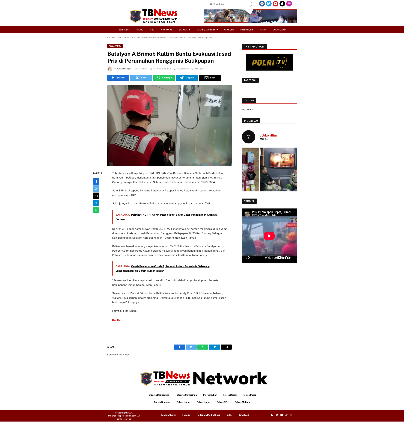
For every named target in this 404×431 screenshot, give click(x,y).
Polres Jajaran (205, 29)
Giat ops (229, 29)
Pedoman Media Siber (208, 415)
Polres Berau (230, 395)
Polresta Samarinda (186, 395)
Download (279, 29)
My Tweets (247, 109)
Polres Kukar (210, 395)
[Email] (96, 196)
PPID (151, 29)
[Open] (269, 175)
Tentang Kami (168, 415)
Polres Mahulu (242, 402)
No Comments (183, 69)
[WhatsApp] (96, 210)
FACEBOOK (250, 80)
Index (229, 415)
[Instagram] (289, 3)
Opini (263, 29)
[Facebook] (262, 3)
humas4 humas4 (124, 69)
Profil (139, 29)
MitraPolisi (247, 29)
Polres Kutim (183, 402)
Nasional (166, 29)
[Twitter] (269, 3)
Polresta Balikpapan (158, 395)
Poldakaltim (123, 37)
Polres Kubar (203, 402)
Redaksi (186, 415)
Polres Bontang (162, 402)
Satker (183, 29)
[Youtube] (275, 3)
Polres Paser (249, 395)
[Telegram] (96, 203)
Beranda (124, 29)
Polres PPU (222, 402)
